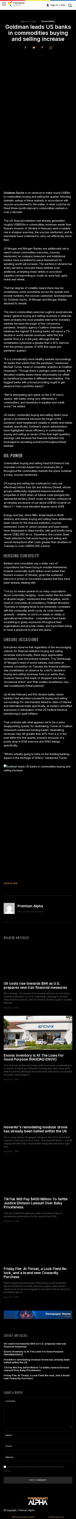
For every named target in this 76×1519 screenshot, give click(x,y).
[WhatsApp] (50, 47)
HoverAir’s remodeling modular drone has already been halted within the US (35, 1129)
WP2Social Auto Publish (23, 1517)
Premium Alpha (30, 906)
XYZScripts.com (56, 1517)
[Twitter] (33, 47)
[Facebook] (25, 47)
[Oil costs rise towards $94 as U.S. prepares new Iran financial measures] (38, 961)
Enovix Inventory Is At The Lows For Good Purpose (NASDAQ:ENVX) (34, 1057)
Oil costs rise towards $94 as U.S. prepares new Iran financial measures (35, 985)
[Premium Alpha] (9, 909)
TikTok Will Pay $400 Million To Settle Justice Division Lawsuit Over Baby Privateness (36, 1203)
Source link (10, 883)
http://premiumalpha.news (31, 911)
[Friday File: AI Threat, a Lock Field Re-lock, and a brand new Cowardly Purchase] (38, 1246)
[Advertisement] (38, 92)
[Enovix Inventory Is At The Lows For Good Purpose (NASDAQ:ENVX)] (38, 1033)
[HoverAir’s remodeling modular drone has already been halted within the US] (38, 1104)
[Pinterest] (42, 47)
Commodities (48, 21)
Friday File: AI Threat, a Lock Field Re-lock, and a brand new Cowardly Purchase (36, 1273)
